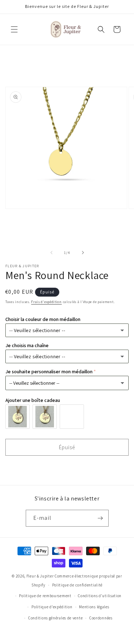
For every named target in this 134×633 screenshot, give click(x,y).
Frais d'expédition (46, 301)
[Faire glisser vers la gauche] (51, 252)
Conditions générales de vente (55, 617)
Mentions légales (94, 606)
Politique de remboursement (45, 595)
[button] (14, 29)
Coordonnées (101, 617)
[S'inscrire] (100, 518)
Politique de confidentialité (77, 585)
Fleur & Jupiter (40, 576)
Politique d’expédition (51, 606)
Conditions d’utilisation (99, 595)
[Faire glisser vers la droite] (83, 252)
